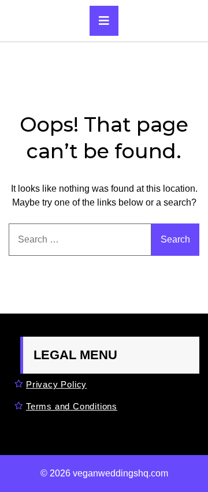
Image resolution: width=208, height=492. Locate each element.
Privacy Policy (56, 384)
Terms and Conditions (71, 406)
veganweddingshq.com (120, 473)
